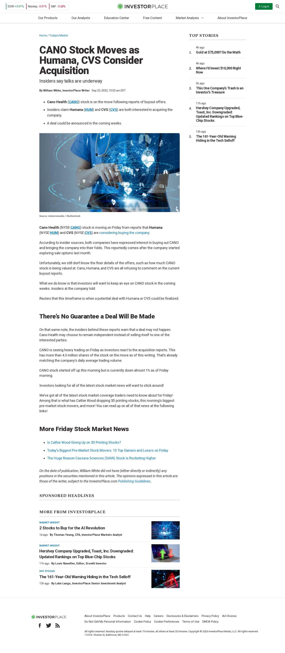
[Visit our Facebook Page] (40, 625)
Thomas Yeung (63, 534)
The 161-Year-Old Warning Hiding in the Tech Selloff (85, 577)
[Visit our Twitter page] (49, 625)
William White (52, 90)
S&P (53, 6)
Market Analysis (187, 18)
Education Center (116, 18)
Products (119, 616)
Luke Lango (63, 583)
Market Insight (49, 522)
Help (148, 616)
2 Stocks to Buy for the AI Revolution (72, 528)
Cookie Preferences (166, 621)
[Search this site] (277, 6)
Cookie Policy (142, 621)
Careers (158, 616)
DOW (11, 6)
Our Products (48, 18)
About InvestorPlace (232, 18)
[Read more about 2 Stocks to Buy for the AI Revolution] (165, 530)
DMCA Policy (210, 621)
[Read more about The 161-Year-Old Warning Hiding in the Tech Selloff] (165, 579)
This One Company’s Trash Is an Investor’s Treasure (219, 90)
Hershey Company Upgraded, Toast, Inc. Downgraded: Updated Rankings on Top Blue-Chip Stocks (219, 114)
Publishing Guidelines (134, 481)
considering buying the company (124, 233)
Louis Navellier (65, 563)
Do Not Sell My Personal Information (108, 621)
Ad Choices (229, 616)
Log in (265, 6)
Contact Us (135, 616)
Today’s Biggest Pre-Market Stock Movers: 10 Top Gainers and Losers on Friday (107, 450)
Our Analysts (81, 18)
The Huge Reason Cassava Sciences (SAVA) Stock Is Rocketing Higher (101, 458)
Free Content (152, 18)
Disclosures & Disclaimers (183, 616)
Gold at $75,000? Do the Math (218, 52)
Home (43, 35)
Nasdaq (32, 6)
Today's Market (58, 35)
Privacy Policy (210, 616)
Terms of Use (190, 621)
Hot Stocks (47, 571)
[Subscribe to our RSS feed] (57, 625)
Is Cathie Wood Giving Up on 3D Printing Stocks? (84, 442)
